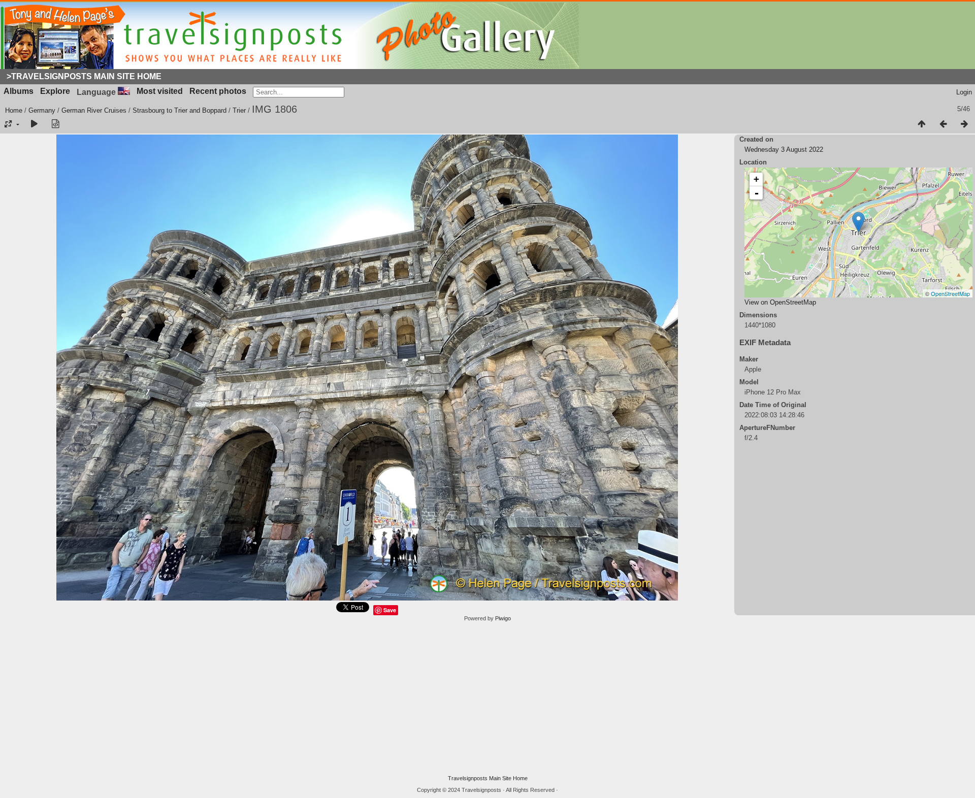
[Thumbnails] (921, 124)
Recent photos (217, 91)
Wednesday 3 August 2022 (783, 149)
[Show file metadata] (55, 124)
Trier (239, 110)
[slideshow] (34, 124)
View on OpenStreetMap (780, 302)
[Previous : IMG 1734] (943, 124)
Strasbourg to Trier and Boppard (179, 110)
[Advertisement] (487, 698)
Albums (19, 91)
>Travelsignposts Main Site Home (84, 76)
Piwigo (503, 618)
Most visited (160, 91)
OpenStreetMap (950, 293)
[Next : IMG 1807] (964, 124)
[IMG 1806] (858, 222)
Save (389, 610)
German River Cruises (93, 110)
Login (964, 92)
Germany (41, 110)
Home (13, 110)
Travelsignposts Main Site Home (488, 778)
